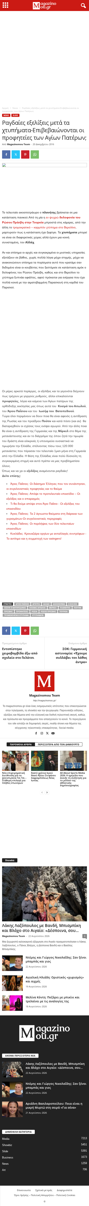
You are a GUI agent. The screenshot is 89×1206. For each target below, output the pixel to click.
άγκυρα (36, 604)
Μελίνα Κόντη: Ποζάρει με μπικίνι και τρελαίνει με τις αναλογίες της (52, 999)
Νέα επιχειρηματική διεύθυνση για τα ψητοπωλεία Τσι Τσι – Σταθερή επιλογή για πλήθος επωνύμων (14, 777)
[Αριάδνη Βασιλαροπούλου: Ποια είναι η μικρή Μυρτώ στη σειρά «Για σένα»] (12, 1109)
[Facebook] (6, 154)
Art (4, 1170)
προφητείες (22, 611)
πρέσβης (8, 611)
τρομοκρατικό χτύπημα (16, 615)
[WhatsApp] (35, 154)
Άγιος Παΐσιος (22, 604)
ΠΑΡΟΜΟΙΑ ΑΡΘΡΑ (21, 744)
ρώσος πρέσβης (48, 611)
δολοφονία (59, 604)
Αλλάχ (46, 604)
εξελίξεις (72, 604)
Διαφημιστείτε (64, 1190)
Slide (15, 115)
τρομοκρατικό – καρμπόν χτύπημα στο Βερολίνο (44, 227)
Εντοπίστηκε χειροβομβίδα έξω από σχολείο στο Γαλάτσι (19, 653)
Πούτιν (77, 607)
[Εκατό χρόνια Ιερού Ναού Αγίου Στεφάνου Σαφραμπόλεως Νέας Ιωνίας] (44, 761)
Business (7, 1157)
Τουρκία (63, 611)
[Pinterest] (25, 154)
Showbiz (7, 1145)
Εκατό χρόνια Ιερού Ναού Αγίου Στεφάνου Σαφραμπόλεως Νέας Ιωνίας (43, 776)
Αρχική (5, 108)
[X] (16, 154)
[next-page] (47, 792)
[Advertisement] (44, 57)
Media (5, 1138)
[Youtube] (53, 733)
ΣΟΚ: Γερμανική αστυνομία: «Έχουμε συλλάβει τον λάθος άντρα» (71, 655)
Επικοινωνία (24, 1190)
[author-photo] (44, 681)
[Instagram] (42, 733)
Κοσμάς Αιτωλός (37, 607)
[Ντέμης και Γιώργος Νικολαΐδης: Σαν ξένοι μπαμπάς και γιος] (12, 963)
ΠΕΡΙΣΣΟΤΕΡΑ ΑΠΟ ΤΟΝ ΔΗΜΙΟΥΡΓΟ (58, 744)
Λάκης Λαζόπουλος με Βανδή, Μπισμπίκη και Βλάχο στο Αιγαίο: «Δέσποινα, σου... (41, 928)
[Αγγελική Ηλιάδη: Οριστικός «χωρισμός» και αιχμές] (12, 983)
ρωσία (34, 611)
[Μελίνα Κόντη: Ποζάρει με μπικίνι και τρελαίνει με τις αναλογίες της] (12, 1003)
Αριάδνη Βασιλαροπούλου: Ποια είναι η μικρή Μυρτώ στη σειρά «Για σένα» (54, 1105)
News (15, 108)
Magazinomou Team (18, 144)
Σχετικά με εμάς (43, 1190)
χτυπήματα (37, 615)
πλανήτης (65, 607)
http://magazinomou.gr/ (44, 700)
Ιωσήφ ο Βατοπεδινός (15, 607)
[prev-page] (42, 792)
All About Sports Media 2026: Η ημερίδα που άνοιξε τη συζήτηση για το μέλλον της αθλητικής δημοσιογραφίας (73, 779)
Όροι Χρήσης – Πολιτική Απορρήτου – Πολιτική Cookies (44, 1195)
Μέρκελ (53, 607)
